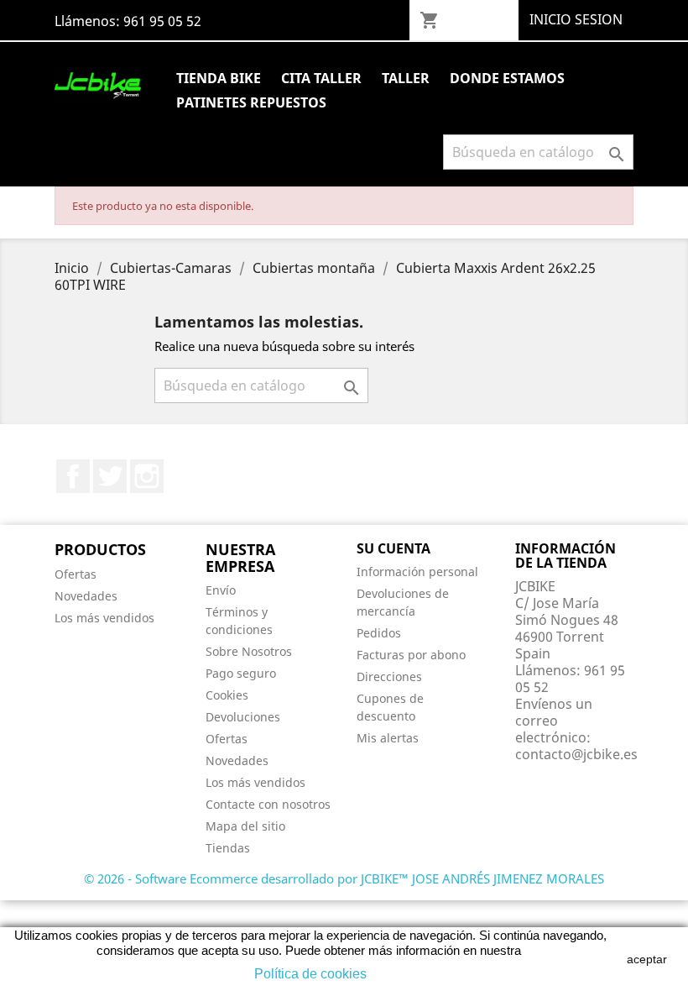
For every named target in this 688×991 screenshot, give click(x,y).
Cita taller (321, 78)
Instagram (147, 476)
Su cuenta (393, 548)
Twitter (110, 476)
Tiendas (228, 848)
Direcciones (389, 676)
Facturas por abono (411, 655)
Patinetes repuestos (251, 102)
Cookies (227, 695)
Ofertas (75, 574)
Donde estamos (507, 78)
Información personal (417, 571)
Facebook (73, 476)
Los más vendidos (104, 618)
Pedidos (379, 633)
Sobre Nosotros (249, 651)
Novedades (86, 596)
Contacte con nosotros (268, 804)
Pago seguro (241, 673)
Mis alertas (388, 738)
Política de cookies (310, 974)
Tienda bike (218, 78)
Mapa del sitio (245, 826)
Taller (406, 78)
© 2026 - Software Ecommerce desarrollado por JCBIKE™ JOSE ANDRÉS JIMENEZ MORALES (344, 878)
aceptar (647, 959)
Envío (221, 590)
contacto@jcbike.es (576, 754)
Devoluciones (243, 717)
